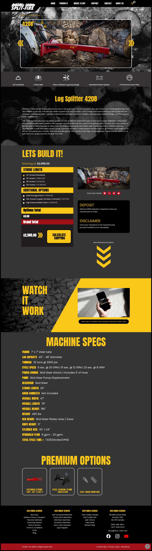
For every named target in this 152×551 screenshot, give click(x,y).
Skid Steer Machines (62, 520)
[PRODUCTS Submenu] (70, 3)
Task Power (90, 522)
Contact (108, 3)
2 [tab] (73, 65)
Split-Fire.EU (90, 520)
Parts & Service (34, 525)
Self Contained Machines (62, 515)
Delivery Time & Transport (34, 517)
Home (53, 3)
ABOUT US (120, 3)
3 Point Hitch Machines (62, 517)
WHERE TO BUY (79, 3)
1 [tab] (71, 65)
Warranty (34, 515)
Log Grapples (62, 527)
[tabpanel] (76, 44)
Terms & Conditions (34, 527)
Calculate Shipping (59, 236)
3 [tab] (76, 65)
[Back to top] (147, 546)
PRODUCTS (63, 3)
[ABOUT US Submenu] (125, 3)
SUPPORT (94, 3)
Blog (34, 533)
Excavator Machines (62, 522)
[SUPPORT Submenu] (100, 3)
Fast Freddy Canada (90, 515)
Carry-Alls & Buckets (62, 525)
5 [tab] (80, 65)
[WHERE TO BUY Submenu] (87, 3)
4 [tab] (78, 65)
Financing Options (34, 522)
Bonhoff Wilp (90, 525)
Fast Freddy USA (89, 517)
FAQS (34, 530)
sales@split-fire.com (117, 531)
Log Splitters (34, 15)
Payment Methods (34, 520)
